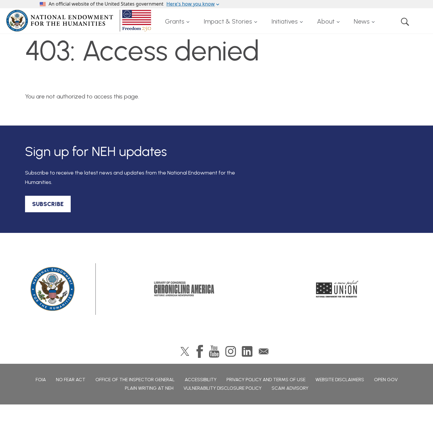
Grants (174, 21)
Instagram (230, 351)
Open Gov (386, 379)
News (362, 21)
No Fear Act (70, 379)
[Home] (80, 21)
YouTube (214, 351)
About (326, 21)
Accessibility (200, 379)
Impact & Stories (228, 21)
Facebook (199, 351)
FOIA (41, 379)
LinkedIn (247, 351)
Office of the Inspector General (135, 379)
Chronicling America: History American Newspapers (184, 289)
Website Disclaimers (339, 379)
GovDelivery (263, 351)
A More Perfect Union (337, 289)
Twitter (185, 351)
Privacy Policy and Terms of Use (266, 379)
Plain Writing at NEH (149, 388)
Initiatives (284, 21)
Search (405, 21)
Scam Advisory (290, 388)
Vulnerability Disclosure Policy (223, 388)
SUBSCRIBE (48, 204)
